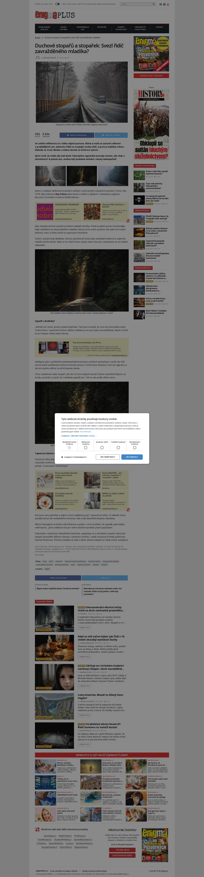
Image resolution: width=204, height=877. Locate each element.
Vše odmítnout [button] (107, 457)
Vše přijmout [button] (132, 457)
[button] (102, 436)
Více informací (85, 431)
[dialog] (102, 438)
